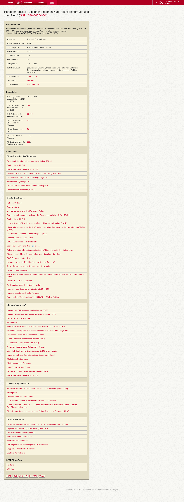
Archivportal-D (13, 207)
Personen (28, 3)
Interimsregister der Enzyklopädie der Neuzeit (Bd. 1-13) (31, 262)
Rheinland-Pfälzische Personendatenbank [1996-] (28, 185)
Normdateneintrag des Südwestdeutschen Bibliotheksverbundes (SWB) (37, 331)
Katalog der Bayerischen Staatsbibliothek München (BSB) (31, 314)
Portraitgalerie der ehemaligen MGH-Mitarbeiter (27, 445)
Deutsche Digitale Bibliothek (19, 318)
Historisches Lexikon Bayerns (19, 281)
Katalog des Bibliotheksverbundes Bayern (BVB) (27, 310)
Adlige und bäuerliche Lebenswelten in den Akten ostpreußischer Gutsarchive (40, 250)
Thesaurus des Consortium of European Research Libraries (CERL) (36, 326)
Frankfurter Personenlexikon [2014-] (22, 169)
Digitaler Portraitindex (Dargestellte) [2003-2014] (27, 428)
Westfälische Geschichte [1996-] (20, 190)
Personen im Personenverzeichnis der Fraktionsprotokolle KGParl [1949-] (38, 215)
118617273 (32, 76)
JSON (9, 476)
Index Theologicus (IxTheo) (18, 367)
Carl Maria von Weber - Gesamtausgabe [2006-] (27, 177)
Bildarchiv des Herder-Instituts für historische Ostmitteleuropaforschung (37, 388)
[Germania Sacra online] (18, 2)
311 (28, 135)
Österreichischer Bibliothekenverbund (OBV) (26, 339)
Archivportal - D (13, 322)
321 (33, 135)
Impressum (70, 489)
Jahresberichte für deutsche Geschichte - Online (27, 371)
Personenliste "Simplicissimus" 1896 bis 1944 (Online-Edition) (33, 297)
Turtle (41, 476)
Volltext (41, 3)
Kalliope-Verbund (14, 203)
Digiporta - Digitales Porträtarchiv (21, 449)
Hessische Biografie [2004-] (18, 181)
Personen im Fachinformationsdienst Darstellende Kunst (31, 355)
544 (28, 105)
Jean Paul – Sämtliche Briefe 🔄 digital (23, 246)
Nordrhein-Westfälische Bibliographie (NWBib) (26, 347)
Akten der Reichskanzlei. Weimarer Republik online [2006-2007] (34, 173)
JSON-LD (23, 476)
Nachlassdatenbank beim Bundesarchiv (24, 285)
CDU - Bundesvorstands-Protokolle (22, 242)
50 (28, 129)
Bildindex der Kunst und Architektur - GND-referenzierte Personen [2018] (38, 411)
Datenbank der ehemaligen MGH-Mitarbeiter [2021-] (29, 161)
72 (31, 114)
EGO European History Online (20, 258)
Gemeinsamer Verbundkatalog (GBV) (23, 343)
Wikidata (10, 469)
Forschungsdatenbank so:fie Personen (23, 293)
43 (28, 120)
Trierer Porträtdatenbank (17, 440)
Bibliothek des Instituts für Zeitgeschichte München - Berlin (32, 351)
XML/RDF (33, 476)
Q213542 (31, 81)
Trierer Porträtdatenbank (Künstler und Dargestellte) (29, 266)
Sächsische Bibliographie (17, 359)
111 (28, 142)
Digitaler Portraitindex (16, 453)
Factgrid (10, 465)
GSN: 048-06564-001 (34, 15)
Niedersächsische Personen (19, 363)
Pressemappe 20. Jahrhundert (20, 238)
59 (28, 114)
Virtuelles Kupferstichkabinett (19, 436)
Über (52, 3)
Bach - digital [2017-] (16, 165)
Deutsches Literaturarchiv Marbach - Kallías (25, 211)
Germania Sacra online (172, 3)
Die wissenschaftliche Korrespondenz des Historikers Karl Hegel (34, 254)
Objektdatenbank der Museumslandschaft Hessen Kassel (31, 401)
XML (15, 476)
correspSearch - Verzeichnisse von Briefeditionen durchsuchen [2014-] (37, 223)
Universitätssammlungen (17, 270)
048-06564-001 (33, 85)
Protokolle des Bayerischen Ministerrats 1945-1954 (29, 289)
